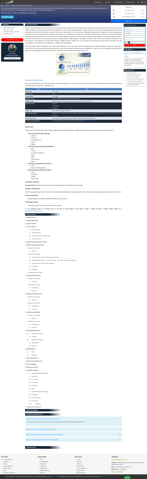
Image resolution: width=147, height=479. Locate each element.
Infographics (43, 463)
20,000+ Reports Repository (134, 74)
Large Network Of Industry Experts (135, 79)
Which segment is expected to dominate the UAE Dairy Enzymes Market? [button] (44, 434)
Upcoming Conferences (9, 472)
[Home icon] (141, 2)
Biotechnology (14, 5)
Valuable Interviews (45, 470)
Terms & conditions (82, 468)
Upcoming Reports (8, 466)
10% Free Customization (133, 77)
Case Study (43, 466)
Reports (5, 463)
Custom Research (8, 459)
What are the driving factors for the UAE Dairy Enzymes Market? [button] (42, 418)
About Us (79, 461)
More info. (103, 476)
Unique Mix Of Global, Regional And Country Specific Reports (135, 83)
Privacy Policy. (55, 476)
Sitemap (42, 472)
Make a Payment (81, 472)
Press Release (7, 468)
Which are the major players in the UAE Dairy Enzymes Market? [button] (42, 439)
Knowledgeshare (44, 461)
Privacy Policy (80, 470)
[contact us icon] (138, 2)
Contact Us (80, 463)
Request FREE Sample (12, 39)
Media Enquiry (128, 21)
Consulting (107, 2)
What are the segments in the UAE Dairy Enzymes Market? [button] (41, 429)
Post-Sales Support (131, 72)
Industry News (43, 468)
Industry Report (98, 2)
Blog (4, 470)
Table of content (8, 29)
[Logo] (7, 2)
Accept (127, 477)
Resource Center (130, 2)
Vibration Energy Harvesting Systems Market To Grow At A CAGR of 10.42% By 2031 (134, 53)
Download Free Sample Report (34, 80)
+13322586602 (122, 469)
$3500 (142, 10)
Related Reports (8, 33)
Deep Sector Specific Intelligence (135, 81)
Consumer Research (118, 2)
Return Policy (80, 466)
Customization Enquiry (7, 17)
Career (78, 459)
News (41, 459)
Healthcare (6, 5)
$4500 (142, 13)
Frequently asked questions (11, 31)
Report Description (9, 27)
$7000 (142, 16)
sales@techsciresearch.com (33, 211)
